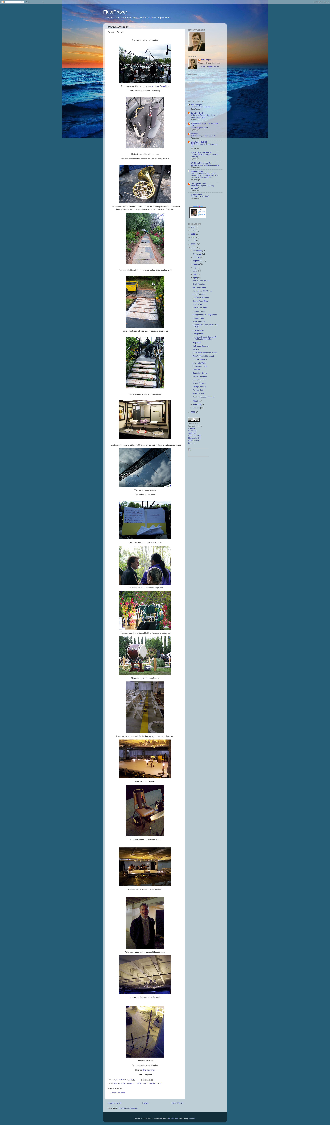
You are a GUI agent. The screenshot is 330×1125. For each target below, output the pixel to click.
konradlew (173, 1118)
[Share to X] (147, 1080)
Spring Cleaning (199, 387)
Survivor (196, 349)
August (196, 264)
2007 (193, 248)
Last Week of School (201, 298)
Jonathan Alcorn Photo (201, 152)
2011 (193, 234)
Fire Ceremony (199, 321)
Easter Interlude (199, 380)
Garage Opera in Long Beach (205, 315)
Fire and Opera (199, 311)
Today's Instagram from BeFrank (203, 136)
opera (151, 736)
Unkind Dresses (199, 383)
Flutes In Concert (200, 366)
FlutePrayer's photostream (201, 213)
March (196, 401)
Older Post (176, 1103)
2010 (193, 237)
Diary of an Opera (200, 373)
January (196, 408)
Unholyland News (198, 184)
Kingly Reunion (199, 284)
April (195, 278)
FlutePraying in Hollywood (203, 356)
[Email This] (142, 1080)
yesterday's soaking (160, 86)
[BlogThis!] (144, 1080)
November (197, 254)
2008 (193, 244)
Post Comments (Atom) (128, 1108)
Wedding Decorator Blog (202, 163)
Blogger (192, 1118)
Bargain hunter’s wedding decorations (205, 165)
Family (116, 1083)
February (197, 404)
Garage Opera (198, 334)
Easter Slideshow (200, 376)
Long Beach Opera (133, 1083)
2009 (193, 241)
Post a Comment (118, 1093)
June (195, 271)
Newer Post (114, 1103)
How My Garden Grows (202, 291)
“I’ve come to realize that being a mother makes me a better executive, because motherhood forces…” (205, 175)
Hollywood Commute (201, 346)
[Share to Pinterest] (152, 1080)
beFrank (194, 134)
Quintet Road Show (200, 301)
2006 (193, 412)
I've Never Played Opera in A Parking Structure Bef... (204, 338)
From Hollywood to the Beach (205, 353)
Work (159, 1083)
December (197, 251)
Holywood (197, 343)
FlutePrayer (115, 12)
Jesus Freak (198, 304)
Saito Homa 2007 (149, 1083)
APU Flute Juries (199, 288)
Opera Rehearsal (200, 359)
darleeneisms (197, 171)
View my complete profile (208, 66)
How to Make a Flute (201, 281)
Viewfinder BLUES (199, 142)
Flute (123, 1083)
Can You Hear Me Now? (200, 196)
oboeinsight (196, 105)
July (195, 268)
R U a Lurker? (198, 393)
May (195, 274)
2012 (193, 231)
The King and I (149, 1070)
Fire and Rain (198, 318)
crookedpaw (196, 194)
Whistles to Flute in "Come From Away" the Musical (203, 116)
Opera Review (198, 330)
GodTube (196, 370)
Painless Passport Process (203, 397)
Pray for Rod (198, 390)
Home (145, 1103)
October (196, 257)
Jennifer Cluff (197, 113)
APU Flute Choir (199, 363)
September (198, 261)
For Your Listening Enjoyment (202, 107)
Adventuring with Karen (199, 128)
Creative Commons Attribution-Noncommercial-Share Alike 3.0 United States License (195, 435)
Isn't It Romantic (199, 294)
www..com (198, 206)
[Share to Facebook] (149, 1080)
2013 (193, 227)
